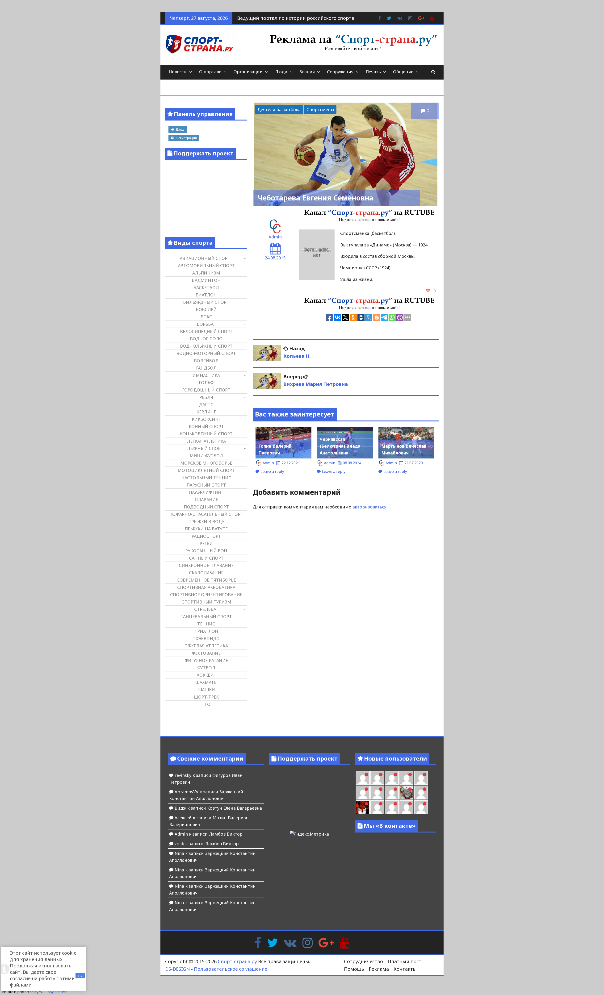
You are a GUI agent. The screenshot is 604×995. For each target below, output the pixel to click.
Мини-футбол (206, 455)
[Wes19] (406, 792)
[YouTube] (344, 942)
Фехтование (206, 653)
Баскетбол (206, 287)
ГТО (206, 704)
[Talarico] (377, 777)
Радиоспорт (206, 536)
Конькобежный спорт (206, 434)
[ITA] (421, 792)
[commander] (391, 792)
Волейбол (206, 360)
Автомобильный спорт (206, 265)
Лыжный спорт (205, 448)
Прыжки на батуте (206, 529)
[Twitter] (272, 942)
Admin (275, 237)
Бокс (206, 317)
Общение (403, 72)
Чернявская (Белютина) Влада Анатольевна (340, 446)
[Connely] (362, 792)
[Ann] (421, 777)
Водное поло (206, 338)
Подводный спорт (206, 507)
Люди (281, 72)
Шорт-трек (206, 697)
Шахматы (206, 682)
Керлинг (206, 412)
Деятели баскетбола (279, 109)
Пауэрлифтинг (206, 492)
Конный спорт (206, 426)
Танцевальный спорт (206, 616)
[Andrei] (391, 807)
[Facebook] (258, 942)
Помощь (354, 969)
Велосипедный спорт (206, 331)
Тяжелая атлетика (206, 646)
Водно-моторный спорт (206, 353)
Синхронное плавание (206, 565)
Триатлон (206, 631)
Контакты (405, 969)
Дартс (206, 404)
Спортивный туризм (206, 602)
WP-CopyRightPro (53, 992)
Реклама (379, 969)
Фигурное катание (206, 660)
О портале (210, 72)
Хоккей (205, 675)
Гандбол (206, 368)
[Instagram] (307, 942)
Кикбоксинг (206, 419)
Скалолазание (206, 572)
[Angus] (362, 777)
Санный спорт (206, 558)
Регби (206, 543)
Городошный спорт (206, 390)
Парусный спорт (206, 485)
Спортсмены (320, 109)
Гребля (205, 397)
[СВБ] (406, 807)
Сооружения (340, 72)
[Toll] (391, 777)
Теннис (206, 624)
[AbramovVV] (421, 807)
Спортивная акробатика (206, 587)
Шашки (206, 689)
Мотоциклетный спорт (206, 470)
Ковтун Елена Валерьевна (234, 808)
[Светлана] (377, 792)
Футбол (206, 667)
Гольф (206, 382)
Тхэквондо (206, 638)
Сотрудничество (363, 961)
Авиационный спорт (205, 258)
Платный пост (404, 961)
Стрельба (205, 609)
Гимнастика (205, 375)
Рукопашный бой (206, 551)
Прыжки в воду (206, 521)
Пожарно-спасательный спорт (206, 514)
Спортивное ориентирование (206, 594)
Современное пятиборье (206, 580)
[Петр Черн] (406, 777)
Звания (307, 72)
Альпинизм (206, 273)
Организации (248, 72)
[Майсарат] (362, 807)
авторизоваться (369, 507)
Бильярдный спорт (206, 302)
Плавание (206, 499)
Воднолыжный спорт (206, 346)
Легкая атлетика (206, 441)
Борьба (205, 324)
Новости (178, 72)
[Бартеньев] (377, 807)
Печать (373, 72)
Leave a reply (272, 471)
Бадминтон (206, 280)
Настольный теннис (206, 477)
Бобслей (206, 309)
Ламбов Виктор (226, 834)
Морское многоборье (206, 463)
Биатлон (206, 295)
